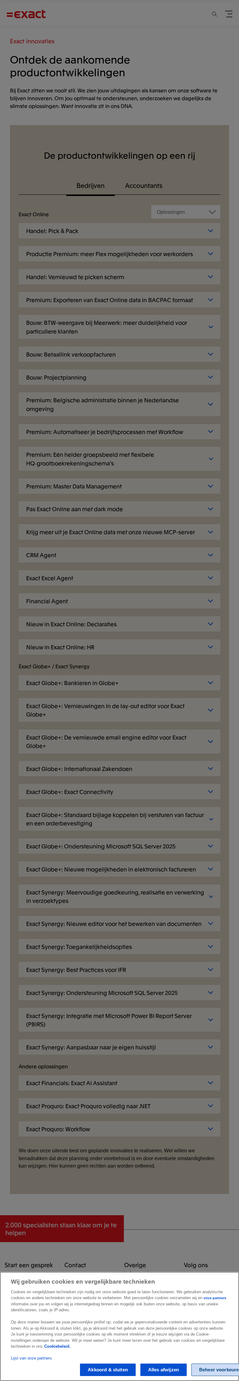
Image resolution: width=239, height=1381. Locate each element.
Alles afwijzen (163, 1369)
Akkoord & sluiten (108, 1369)
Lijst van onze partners (31, 1358)
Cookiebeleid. (57, 1346)
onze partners (215, 1298)
